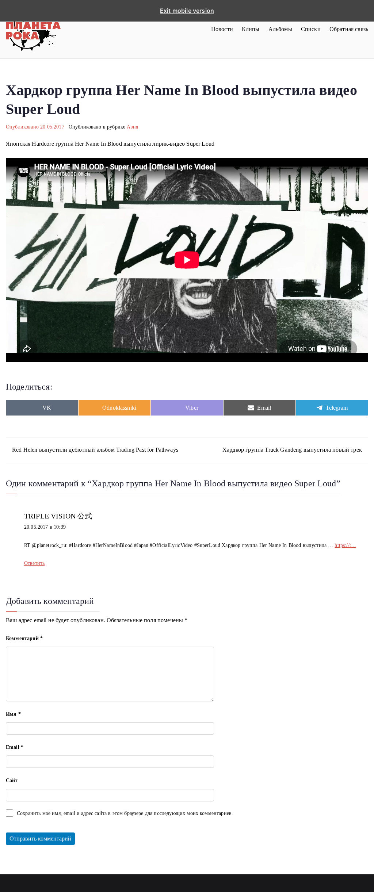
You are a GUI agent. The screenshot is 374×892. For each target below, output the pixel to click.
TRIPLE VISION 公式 (58, 516)
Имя (13, 714)
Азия (132, 127)
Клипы (251, 29)
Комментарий (24, 638)
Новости (222, 29)
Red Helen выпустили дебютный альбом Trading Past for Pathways (95, 450)
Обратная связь (348, 29)
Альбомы (280, 29)
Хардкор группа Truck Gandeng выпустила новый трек (292, 450)
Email (14, 747)
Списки (311, 29)
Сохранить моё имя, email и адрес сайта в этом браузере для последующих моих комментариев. (125, 813)
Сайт (12, 780)
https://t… (345, 545)
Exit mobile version (187, 10)
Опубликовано (35, 127)
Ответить (34, 563)
